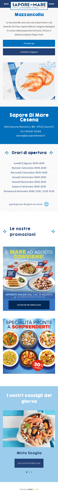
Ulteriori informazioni (29, 304)
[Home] (29, 6)
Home (51, 4)
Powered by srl (29, 489)
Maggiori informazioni (29, 463)
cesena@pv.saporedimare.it (30, 135)
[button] (46, 204)
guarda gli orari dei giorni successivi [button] (26, 204)
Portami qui (29, 43)
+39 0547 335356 (32, 131)
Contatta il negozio (29, 52)
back (6, 4)
